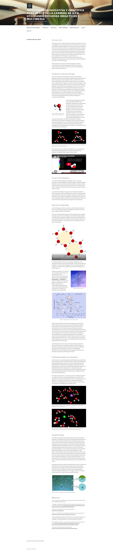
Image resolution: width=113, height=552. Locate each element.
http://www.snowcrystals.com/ (58, 510)
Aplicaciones (53, 27)
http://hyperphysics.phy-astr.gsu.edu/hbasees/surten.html (63, 514)
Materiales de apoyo (74, 27)
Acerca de (29, 30)
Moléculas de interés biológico (33, 27)
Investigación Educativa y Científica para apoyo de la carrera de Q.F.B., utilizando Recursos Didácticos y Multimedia (55, 14)
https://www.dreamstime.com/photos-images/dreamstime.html (64, 528)
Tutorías (83, 27)
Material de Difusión (63, 27)
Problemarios (45, 27)
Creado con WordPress (31, 549)
